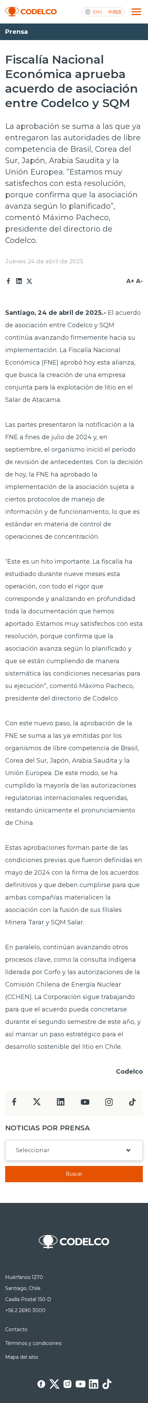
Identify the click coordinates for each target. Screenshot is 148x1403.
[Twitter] (29, 281)
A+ (130, 280)
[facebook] (14, 1104)
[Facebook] (8, 281)
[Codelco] (31, 12)
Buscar (74, 1174)
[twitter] (36, 1104)
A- (139, 280)
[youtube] (85, 1104)
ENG (98, 12)
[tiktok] (132, 1104)
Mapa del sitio (21, 1357)
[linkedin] (61, 1104)
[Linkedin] (18, 281)
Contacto (16, 1329)
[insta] (109, 1104)
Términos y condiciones (33, 1343)
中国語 (114, 12)
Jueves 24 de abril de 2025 (44, 261)
